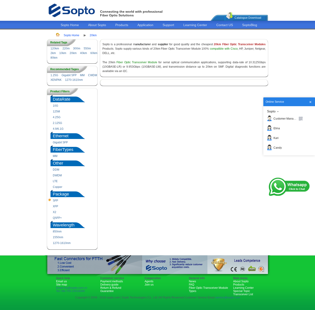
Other (58, 163)
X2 (54, 212)
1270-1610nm (74, 79)
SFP (55, 200)
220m (66, 48)
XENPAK (56, 79)
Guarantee (107, 291)
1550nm (58, 237)
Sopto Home (70, 25)
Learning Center (195, 25)
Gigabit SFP (69, 75)
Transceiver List (243, 294)
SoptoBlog (249, 25)
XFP (55, 206)
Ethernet (60, 136)
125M (56, 111)
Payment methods (111, 281)
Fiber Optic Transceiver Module (136, 62)
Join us (149, 284)
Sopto (271, 111)
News (192, 281)
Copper (57, 187)
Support (168, 25)
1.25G (54, 75)
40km (83, 53)
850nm (57, 231)
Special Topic (241, 291)
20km (93, 35)
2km (53, 53)
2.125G (57, 123)
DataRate (61, 99)
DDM (56, 169)
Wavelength (63, 225)
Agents (149, 281)
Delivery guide (109, 284)
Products (121, 25)
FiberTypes (63, 149)
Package (61, 194)
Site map (61, 284)
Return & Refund (110, 287)
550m (87, 48)
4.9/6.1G (58, 128)
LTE (55, 181)
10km (62, 53)
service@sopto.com (227, 297)
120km (55, 48)
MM (82, 75)
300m (76, 48)
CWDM (92, 75)
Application (145, 25)
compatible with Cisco (223, 48)
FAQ (191, 284)
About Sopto (97, 25)
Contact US (224, 25)
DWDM (57, 175)
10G (55, 105)
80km (54, 57)
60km (93, 53)
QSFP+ (57, 218)
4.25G (56, 117)
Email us (61, 281)
